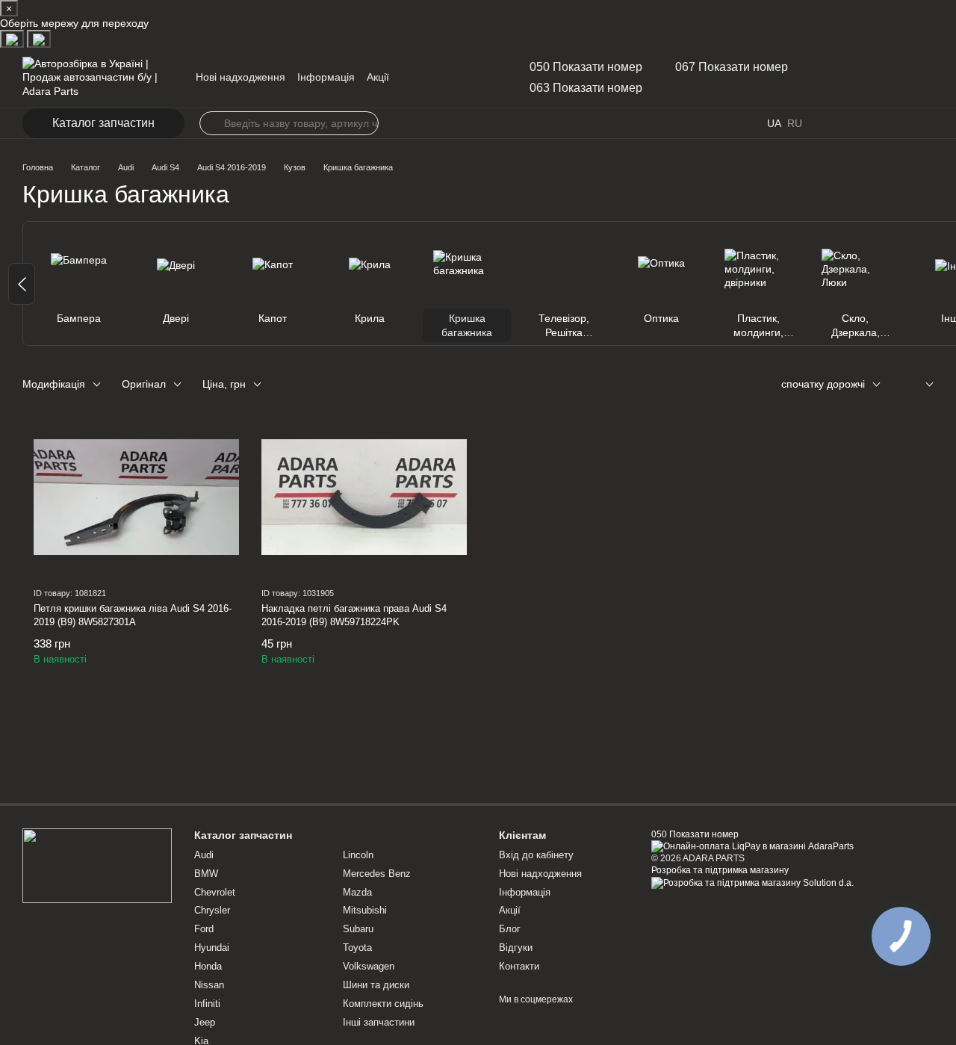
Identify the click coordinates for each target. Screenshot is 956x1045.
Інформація (326, 77)
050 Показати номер (586, 67)
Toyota (357, 947)
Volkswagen (368, 966)
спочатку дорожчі (823, 384)
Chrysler (212, 910)
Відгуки (516, 947)
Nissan (209, 984)
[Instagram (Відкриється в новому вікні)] (425, 78)
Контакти (519, 966)
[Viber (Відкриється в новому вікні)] (479, 78)
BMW (206, 873)
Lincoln (358, 855)
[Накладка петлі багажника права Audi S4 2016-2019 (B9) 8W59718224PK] (364, 497)
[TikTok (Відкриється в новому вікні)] (443, 78)
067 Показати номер (731, 67)
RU (794, 123)
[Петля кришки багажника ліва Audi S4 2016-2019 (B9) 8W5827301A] (136, 497)
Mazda (357, 892)
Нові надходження (240, 77)
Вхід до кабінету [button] (536, 855)
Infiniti (207, 1003)
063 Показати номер (586, 87)
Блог (510, 928)
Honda (208, 966)
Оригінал (144, 384)
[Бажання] (859, 123)
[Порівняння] (892, 123)
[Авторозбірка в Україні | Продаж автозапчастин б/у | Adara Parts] (97, 865)
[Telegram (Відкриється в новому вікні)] (461, 78)
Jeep (204, 1022)
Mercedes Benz (377, 873)
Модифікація (53, 384)
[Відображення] (918, 385)
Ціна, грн (224, 384)
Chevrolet (214, 892)
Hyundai (211, 947)
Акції (378, 77)
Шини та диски (376, 984)
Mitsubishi (365, 910)
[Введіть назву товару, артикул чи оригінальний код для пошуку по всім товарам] (211, 123)
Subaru (358, 928)
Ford (204, 928)
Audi (204, 855)
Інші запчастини (379, 1022)
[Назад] (21, 284)
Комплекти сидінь (383, 1003)
